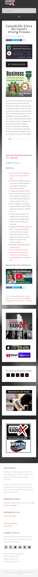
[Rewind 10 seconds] (14, 54)
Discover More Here (10, 516)
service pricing (28, 301)
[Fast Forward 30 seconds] (21, 54)
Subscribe (21, 57)
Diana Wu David (20, 155)
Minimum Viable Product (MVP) (20, 227)
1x (18, 54)
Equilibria (27, 298)
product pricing (14, 301)
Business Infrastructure (18, 296)
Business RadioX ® (19, 3)
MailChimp (13, 245)
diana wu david (21, 298)
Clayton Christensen (16, 214)
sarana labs (21, 301)
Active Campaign (15, 204)
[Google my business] (15, 547)
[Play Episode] (9, 53)
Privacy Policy (8, 526)
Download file (18, 64)
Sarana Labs (14, 158)
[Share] (20, 40)
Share (29, 57)
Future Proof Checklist (17, 181)
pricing (7, 301)
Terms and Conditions (10, 523)
